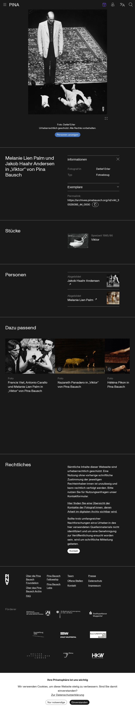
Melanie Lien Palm (80, 298)
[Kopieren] (95, 204)
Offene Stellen (75, 581)
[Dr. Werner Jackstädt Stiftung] (68, 655)
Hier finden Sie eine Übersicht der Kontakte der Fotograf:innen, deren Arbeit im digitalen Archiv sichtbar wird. (92, 507)
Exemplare (75, 187)
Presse (92, 576)
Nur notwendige (56, 702)
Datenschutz (95, 581)
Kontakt (73, 551)
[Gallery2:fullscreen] (104, 118)
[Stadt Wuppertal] (68, 634)
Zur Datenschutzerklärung (67, 695)
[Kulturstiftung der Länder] (38, 655)
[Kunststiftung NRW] (38, 634)
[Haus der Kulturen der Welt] (98, 655)
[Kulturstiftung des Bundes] (98, 634)
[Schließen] (118, 159)
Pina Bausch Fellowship (53, 577)
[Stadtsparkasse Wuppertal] (98, 614)
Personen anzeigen (67, 134)
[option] (67, 61)
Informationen (77, 159)
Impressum (94, 585)
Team (71, 576)
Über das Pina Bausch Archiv (34, 589)
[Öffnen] (118, 187)
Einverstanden (80, 702)
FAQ (28, 596)
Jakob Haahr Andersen (83, 279)
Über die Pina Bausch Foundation (33, 579)
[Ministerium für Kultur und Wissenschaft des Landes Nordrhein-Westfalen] (38, 614)
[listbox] (67, 61)
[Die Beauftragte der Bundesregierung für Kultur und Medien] (68, 614)
